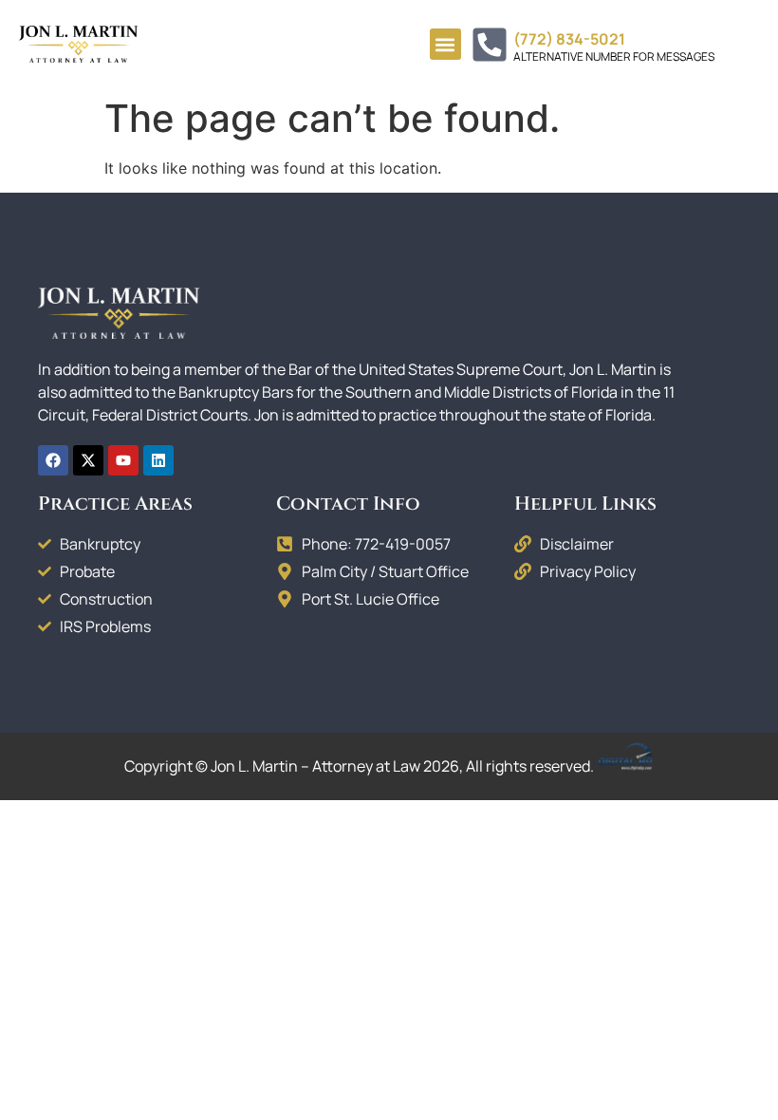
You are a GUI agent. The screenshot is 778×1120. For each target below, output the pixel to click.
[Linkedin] (158, 460)
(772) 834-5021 (569, 38)
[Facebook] (53, 460)
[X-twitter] (88, 460)
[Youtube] (123, 460)
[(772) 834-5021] (490, 45)
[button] (445, 44)
